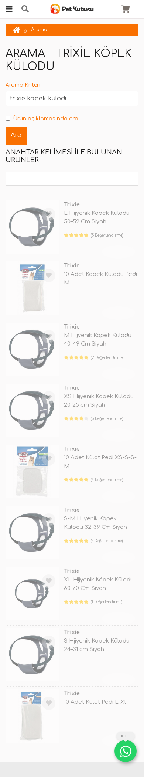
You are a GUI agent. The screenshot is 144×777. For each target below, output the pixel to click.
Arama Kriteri (23, 85)
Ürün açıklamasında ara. (46, 118)
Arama (39, 29)
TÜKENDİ (118, 251)
